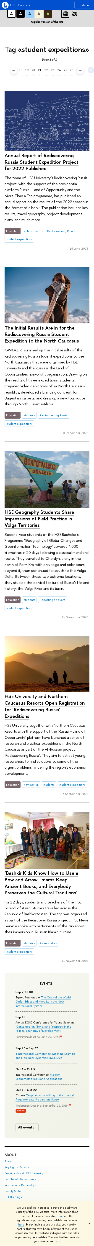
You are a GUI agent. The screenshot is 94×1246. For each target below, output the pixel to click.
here (60, 1216)
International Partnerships (20, 1185)
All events (26, 1127)
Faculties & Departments (20, 1179)
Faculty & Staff (13, 1191)
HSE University (20, 5)
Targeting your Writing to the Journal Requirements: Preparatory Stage (45, 1097)
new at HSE (31, 785)
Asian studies (48, 943)
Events (46, 983)
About (11, 1154)
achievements (33, 231)
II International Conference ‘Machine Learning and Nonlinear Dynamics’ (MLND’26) (46, 1056)
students (29, 415)
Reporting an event (52, 600)
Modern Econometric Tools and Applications (39, 1076)
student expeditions (19, 239)
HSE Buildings (13, 1197)
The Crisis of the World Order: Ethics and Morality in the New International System (43, 1001)
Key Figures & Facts (17, 1167)
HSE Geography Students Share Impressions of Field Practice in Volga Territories (39, 518)
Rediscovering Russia (61, 231)
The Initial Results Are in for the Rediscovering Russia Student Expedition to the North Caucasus (42, 334)
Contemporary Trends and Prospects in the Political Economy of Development (43, 1028)
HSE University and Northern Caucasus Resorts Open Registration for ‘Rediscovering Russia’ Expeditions (45, 706)
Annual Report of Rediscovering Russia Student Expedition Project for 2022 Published (41, 162)
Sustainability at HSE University (24, 1173)
